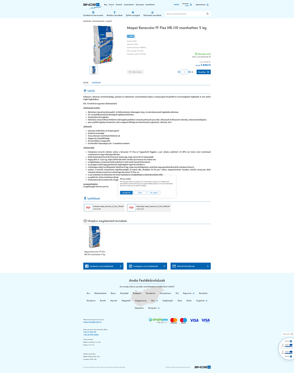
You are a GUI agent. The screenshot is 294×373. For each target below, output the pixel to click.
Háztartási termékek (152, 15)
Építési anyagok (133, 15)
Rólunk (111, 5)
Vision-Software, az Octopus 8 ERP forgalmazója (110, 367)
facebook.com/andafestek (101, 266)
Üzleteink (119, 5)
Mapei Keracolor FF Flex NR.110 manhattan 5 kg (94, 253)
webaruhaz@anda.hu (92, 322)
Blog (105, 5)
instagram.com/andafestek (145, 266)
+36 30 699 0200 (90, 334)
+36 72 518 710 (89, 332)
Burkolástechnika (98, 21)
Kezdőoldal (87, 21)
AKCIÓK (176, 5)
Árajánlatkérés (129, 5)
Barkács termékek (115, 15)
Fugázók (109, 21)
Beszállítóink (150, 5)
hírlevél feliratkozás (186, 266)
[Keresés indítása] (207, 13)
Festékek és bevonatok (93, 15)
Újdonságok (140, 5)
